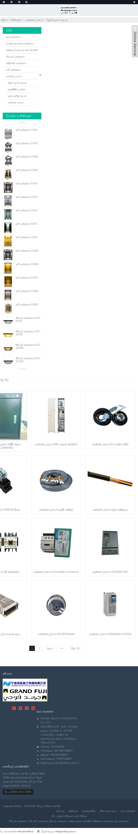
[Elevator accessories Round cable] (110, 480)
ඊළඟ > (50, 648)
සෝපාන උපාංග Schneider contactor (56, 571)
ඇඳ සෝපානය (13, 36)
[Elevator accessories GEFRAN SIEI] (110, 542)
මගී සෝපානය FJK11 (26, 223)
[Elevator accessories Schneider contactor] (56, 542)
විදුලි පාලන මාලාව (57, 20)
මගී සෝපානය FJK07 (27, 277)
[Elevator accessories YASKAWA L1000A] (110, 604)
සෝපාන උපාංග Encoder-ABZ (110, 444)
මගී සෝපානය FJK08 (27, 264)
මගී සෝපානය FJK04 (27, 170)
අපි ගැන (60, 811)
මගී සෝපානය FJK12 (26, 210)
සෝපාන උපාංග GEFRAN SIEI (110, 571)
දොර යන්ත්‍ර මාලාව (17, 95)
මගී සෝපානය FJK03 (27, 156)
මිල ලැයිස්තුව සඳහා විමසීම (17, 791)
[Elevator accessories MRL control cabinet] (56, 415)
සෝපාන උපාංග (34, 20)
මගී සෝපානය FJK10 (27, 237)
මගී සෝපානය (13, 69)
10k (30, 821)
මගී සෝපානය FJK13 (26, 196)
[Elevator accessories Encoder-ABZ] (110, 415)
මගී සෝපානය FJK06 (27, 291)
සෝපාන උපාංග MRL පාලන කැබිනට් (56, 444)
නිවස (4, 20)
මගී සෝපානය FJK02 (27, 143)
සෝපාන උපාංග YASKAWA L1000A (110, 634)
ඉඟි (53, 816)
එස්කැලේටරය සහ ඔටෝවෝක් (22, 50)
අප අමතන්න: (19, 831)
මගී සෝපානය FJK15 (26, 183)
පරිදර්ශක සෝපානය (16, 63)
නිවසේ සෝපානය (15, 56)
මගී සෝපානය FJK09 (27, 250)
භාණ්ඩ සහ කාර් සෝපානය (19, 43)
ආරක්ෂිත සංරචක (16, 89)
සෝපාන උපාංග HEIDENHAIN (56, 634)
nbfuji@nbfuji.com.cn (66, 762)
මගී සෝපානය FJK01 (27, 129)
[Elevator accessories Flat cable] (56, 480)
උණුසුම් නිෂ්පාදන (65, 816)
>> (61, 648)
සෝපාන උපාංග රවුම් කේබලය (110, 509)
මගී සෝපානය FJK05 (27, 304)
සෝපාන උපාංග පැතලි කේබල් (56, 509)
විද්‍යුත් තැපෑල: (58, 831)
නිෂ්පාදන (16, 20)
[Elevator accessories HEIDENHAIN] (56, 604)
